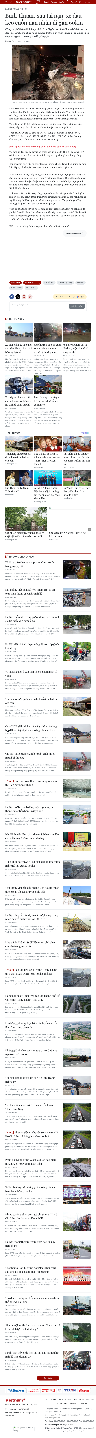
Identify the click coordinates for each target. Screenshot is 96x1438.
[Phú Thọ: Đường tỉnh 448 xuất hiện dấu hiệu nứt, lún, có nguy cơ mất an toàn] (77, 1167)
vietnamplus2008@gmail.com (61, 1424)
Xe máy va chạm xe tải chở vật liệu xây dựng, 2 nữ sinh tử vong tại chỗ (18, 400)
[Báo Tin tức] (66, 1390)
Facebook (11, 296)
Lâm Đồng (33, 287)
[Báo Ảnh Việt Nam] (30, 1390)
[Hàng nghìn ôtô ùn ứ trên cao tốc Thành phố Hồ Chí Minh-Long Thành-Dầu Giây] (77, 1003)
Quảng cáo (74, 1403)
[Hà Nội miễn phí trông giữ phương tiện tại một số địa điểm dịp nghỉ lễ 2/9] (77, 624)
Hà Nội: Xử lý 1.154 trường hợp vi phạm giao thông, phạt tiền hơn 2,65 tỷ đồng (29, 809)
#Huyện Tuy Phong (65, 282)
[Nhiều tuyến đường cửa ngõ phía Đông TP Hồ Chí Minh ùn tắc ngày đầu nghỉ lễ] (77, 1221)
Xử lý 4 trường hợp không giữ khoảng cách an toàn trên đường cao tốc (30, 1189)
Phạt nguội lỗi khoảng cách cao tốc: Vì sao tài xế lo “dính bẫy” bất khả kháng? (32, 1327)
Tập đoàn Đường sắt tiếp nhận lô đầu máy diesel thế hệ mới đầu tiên (32, 1300)
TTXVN (55, 1403)
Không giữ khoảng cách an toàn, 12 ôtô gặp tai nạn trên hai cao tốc (31, 1052)
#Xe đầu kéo (49, 282)
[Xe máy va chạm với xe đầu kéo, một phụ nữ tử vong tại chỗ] (77, 332)
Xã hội (8, 9)
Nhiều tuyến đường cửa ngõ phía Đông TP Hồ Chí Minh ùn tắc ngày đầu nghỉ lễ (31, 1216)
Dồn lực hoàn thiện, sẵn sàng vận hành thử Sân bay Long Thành (31, 783)
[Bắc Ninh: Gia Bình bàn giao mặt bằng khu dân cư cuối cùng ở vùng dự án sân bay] (77, 841)
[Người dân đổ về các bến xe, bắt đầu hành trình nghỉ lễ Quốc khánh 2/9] (77, 1360)
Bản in (24, 296)
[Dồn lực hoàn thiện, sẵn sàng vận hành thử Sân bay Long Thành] (77, 788)
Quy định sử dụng (65, 1399)
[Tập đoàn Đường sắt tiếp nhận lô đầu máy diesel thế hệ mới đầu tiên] (77, 1305)
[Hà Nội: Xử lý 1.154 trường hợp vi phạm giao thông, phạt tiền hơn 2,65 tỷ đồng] (77, 814)
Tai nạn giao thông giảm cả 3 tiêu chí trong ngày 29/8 (30, 1079)
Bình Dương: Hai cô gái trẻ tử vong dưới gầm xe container (47, 400)
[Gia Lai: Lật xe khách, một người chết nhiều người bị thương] (77, 761)
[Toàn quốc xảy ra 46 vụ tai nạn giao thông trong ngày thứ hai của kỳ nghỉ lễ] (77, 869)
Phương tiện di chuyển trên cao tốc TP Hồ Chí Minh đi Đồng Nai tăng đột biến (31, 1134)
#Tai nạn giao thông (32, 282)
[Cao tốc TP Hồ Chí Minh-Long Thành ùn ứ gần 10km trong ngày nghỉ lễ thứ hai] (77, 977)
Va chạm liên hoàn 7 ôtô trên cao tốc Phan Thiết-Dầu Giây (29, 1107)
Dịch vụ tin (64, 1403)
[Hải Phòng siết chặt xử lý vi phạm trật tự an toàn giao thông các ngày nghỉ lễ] (77, 597)
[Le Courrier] (15, 1390)
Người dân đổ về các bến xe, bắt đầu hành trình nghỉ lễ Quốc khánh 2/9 (32, 1354)
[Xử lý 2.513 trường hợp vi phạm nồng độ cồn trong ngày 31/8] (77, 569)
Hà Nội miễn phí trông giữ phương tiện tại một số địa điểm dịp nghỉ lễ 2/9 (32, 619)
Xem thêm (48, 1377)
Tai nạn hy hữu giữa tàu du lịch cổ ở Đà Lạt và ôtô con (31, 701)
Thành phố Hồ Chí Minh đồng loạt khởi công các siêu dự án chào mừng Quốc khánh (30, 1269)
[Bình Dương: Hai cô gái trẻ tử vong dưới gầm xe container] (48, 384)
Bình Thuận (17, 287)
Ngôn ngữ (90, 1399)
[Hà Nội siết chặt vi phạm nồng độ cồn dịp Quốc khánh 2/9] (77, 651)
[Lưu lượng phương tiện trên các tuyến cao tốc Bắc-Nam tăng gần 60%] (77, 1030)
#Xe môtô (80, 282)
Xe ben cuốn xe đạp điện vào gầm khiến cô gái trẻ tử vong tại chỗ (18, 348)
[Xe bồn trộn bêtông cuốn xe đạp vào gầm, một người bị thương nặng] (48, 332)
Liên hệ (84, 1403)
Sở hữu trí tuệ (51, 1399)
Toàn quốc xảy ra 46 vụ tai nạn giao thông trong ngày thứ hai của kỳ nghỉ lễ (32, 863)
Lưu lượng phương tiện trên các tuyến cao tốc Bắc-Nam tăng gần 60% (31, 1025)
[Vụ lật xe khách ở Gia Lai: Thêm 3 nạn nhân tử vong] (77, 679)
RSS (75, 1399)
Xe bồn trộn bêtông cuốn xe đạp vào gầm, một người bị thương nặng (47, 348)
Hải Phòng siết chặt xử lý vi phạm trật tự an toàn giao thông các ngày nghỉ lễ (30, 591)
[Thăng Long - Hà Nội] (80, 2)
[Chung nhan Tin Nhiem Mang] (24, 1429)
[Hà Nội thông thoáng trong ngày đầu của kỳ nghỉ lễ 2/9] (77, 1249)
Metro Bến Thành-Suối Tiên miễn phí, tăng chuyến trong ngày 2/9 (30, 944)
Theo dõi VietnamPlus (63, 296)
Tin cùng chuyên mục (21, 556)
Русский (74, 2)
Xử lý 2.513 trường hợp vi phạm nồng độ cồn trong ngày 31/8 (30, 564)
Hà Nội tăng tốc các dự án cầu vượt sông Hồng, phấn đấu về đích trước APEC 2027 (32, 917)
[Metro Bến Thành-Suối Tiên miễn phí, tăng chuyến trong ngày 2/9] (77, 949)
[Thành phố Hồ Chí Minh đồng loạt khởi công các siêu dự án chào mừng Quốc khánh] (77, 1275)
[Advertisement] (48, 255)
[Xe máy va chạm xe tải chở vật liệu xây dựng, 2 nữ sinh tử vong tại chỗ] (19, 384)
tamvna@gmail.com (53, 1417)
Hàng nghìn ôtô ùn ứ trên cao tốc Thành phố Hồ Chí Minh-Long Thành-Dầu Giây (32, 997)
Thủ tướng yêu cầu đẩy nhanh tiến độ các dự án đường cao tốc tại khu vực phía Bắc (32, 889)
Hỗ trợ (81, 1399)
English (46, 2)
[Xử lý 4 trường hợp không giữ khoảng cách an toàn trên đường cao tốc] (77, 1194)
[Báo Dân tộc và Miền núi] (82, 1390)
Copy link (30, 296)
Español (61, 2)
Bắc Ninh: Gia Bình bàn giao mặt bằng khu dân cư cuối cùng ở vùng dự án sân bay (32, 836)
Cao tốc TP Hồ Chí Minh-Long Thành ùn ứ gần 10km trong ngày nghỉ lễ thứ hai (31, 971)
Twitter (17, 296)
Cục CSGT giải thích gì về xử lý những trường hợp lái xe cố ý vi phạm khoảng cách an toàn (31, 728)
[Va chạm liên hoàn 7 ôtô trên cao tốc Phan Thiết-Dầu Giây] (77, 1112)
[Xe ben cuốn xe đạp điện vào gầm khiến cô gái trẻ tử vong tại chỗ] (19, 332)
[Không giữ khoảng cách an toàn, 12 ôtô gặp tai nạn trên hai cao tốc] (77, 1057)
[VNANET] (52, 1390)
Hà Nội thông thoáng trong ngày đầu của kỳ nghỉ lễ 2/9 (30, 1243)
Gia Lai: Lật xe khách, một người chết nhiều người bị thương (30, 755)
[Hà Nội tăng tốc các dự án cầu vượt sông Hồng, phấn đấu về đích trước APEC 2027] (77, 922)
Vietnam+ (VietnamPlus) (23, 2)
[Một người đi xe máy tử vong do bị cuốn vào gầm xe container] (42, 146)
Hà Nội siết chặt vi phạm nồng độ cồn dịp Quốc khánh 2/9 (32, 646)
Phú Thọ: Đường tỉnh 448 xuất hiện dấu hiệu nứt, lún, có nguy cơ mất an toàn (30, 1161)
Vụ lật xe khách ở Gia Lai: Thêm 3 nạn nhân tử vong (31, 673)
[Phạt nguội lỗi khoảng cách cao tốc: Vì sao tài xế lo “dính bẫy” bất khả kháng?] (77, 1332)
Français (54, 2)
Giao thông (20, 9)
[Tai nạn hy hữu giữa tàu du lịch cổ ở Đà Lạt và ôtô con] (77, 706)
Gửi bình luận (76, 306)
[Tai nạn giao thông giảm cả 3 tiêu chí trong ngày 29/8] (77, 1085)
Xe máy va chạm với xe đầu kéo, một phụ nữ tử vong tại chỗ (75, 348)
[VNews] (41, 1390)
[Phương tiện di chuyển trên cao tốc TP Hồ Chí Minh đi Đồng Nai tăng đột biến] (77, 1139)
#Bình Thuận (15, 282)
